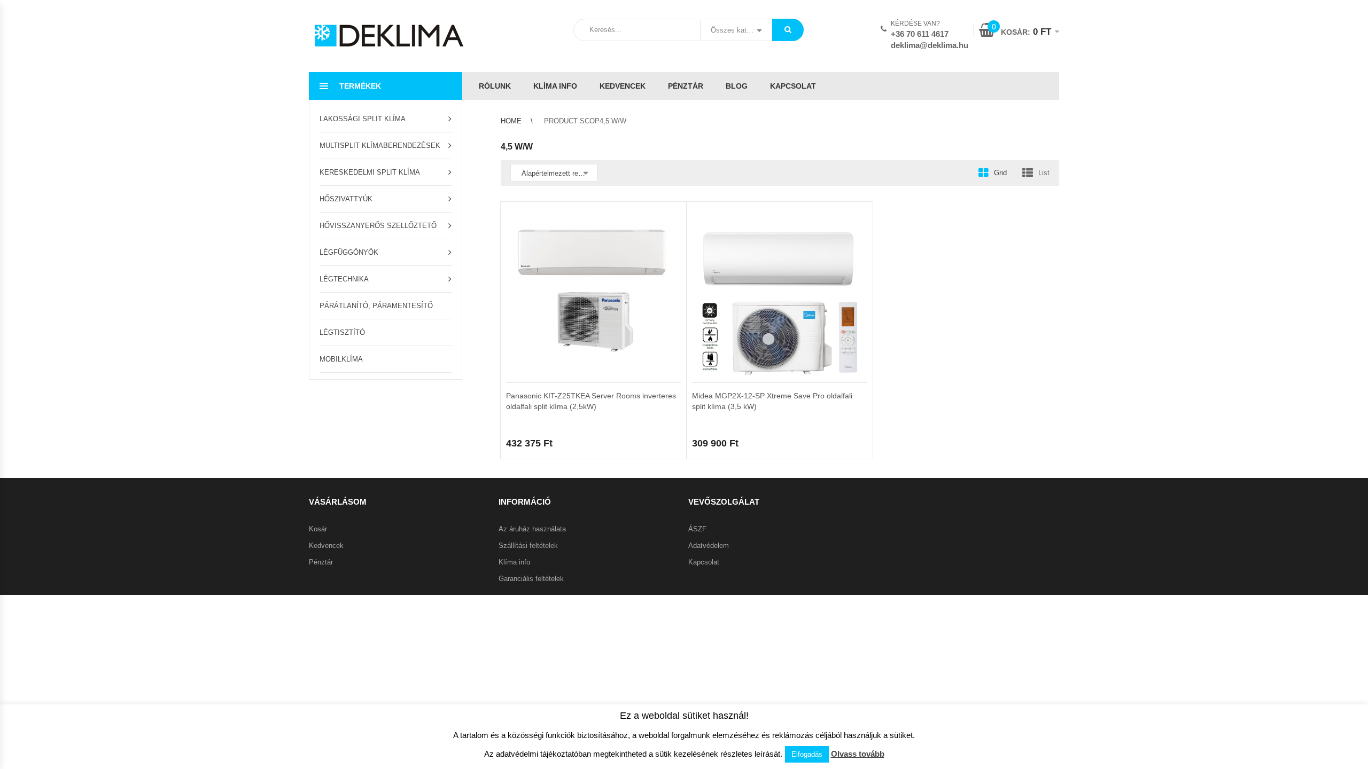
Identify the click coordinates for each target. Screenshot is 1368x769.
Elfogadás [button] (806, 754)
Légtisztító (342, 332)
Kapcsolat (793, 86)
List (1044, 173)
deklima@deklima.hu (929, 45)
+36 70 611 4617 (920, 33)
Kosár (318, 529)
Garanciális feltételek (531, 579)
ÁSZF (697, 529)
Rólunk (495, 86)
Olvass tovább (857, 753)
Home (511, 121)
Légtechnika (344, 279)
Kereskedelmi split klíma (370, 172)
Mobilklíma (341, 359)
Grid (1000, 173)
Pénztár (685, 86)
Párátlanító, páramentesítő (376, 306)
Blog (737, 86)
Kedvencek (623, 86)
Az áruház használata (532, 529)
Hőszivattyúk (346, 199)
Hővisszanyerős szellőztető (378, 226)
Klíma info (555, 86)
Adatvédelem (708, 546)
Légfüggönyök (349, 252)
